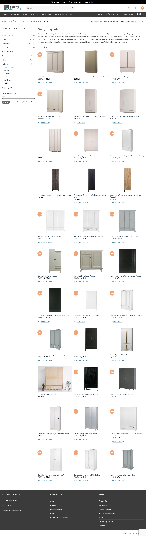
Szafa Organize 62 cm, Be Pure (120, 355)
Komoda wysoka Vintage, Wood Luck (123, 77)
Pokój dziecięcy (30, 14)
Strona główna (10, 21)
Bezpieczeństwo (105, 509)
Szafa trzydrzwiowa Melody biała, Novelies (88, 236)
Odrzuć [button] (93, 2)
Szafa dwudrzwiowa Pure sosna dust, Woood (89, 116)
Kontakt (53, 505)
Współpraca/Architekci (59, 517)
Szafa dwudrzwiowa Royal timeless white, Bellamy (127, 156)
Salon (4, 14)
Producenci (60, 14)
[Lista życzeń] (128, 8)
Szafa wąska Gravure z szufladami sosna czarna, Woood (90, 196)
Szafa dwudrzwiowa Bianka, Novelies (86, 315)
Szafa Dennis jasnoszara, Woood (85, 434)
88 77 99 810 (6, 505)
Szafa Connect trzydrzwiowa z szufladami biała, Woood (126, 434)
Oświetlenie (46, 14)
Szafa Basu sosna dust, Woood (48, 156)
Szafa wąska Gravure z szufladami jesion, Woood (54, 195)
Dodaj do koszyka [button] (45, 82)
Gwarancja (103, 505)
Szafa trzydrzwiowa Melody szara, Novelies (125, 236)
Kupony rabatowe (56, 509)
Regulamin (103, 501)
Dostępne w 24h (7, 35)
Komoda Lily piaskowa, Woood (84, 276)
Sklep (25, 21)
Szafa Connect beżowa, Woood (49, 116)
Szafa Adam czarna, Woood (83, 355)
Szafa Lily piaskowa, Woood (47, 276)
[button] (135, 8)
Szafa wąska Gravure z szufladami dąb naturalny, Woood (126, 196)
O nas (52, 501)
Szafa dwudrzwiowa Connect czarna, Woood (53, 315)
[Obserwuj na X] (143, 14)
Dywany (6, 70)
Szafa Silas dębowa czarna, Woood (86, 394)
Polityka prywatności (107, 513)
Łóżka (6, 77)
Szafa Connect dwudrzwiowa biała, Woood (52, 475)
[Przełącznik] (33, 39)
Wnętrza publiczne (8, 88)
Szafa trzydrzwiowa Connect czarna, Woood (125, 276)
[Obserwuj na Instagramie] (140, 14)
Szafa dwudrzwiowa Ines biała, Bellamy (87, 475)
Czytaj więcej (42, 47)
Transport (102, 517)
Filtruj (6, 102)
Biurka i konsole (9, 67)
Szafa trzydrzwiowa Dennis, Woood (122, 394)
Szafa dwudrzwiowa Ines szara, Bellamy (123, 475)
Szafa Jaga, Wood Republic (47, 394)
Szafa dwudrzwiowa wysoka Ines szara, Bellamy (54, 355)
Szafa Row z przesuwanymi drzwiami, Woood (53, 434)
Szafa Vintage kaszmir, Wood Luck (85, 156)
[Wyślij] (73, 8)
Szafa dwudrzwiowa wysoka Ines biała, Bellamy (126, 315)
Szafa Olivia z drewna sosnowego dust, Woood (54, 77)
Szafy (6, 83)
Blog (52, 513)
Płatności (102, 526)
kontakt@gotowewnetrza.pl (12, 510)
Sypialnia (15, 14)
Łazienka (5, 39)
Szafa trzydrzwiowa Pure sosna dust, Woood (125, 116)
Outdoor (5, 47)
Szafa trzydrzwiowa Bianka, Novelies (50, 236)
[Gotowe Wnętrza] (12, 8)
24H (70, 14)
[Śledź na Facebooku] (137, 14)
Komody (6, 74)
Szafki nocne (8, 80)
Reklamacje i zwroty (106, 522)
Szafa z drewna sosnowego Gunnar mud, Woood (91, 77)
